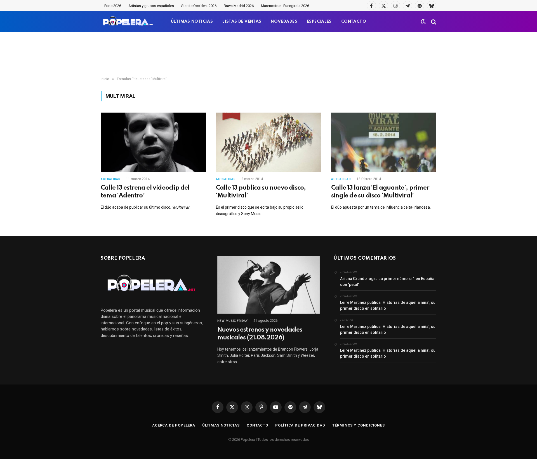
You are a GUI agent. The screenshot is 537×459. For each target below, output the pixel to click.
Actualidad (111, 179)
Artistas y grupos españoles (151, 6)
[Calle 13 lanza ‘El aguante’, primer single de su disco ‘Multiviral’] (383, 142)
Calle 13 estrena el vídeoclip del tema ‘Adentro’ (145, 192)
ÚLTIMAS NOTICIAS (192, 22)
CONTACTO (353, 22)
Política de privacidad (300, 425)
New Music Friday (232, 321)
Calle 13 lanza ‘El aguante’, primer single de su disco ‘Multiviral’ (380, 192)
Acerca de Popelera (173, 425)
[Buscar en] (433, 21)
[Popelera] (128, 21)
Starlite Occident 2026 (198, 6)
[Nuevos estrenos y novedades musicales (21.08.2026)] (268, 285)
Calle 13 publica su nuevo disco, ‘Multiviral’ (261, 192)
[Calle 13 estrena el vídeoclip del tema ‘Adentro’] (153, 142)
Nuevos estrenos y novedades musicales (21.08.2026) (259, 334)
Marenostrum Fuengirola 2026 (285, 6)
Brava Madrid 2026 (239, 6)
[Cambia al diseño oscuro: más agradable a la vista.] (423, 22)
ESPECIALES (319, 22)
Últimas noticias (221, 425)
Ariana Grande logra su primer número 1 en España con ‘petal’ (387, 281)
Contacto (257, 425)
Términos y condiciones (358, 425)
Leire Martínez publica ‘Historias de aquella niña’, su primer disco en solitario (387, 305)
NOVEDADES (284, 22)
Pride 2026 (112, 6)
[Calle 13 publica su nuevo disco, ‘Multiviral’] (268, 142)
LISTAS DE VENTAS (241, 22)
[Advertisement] (268, 54)
